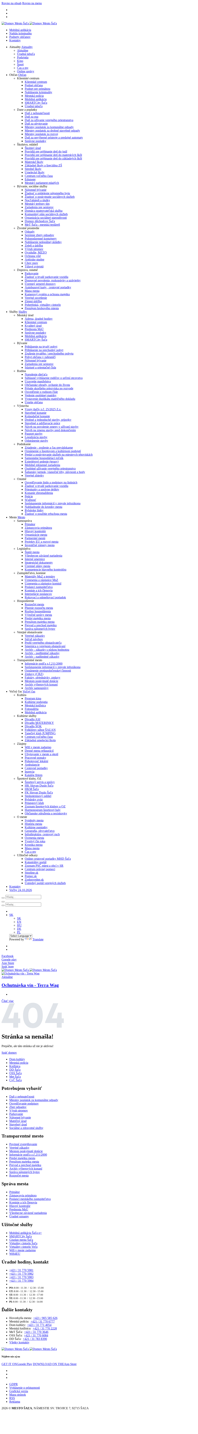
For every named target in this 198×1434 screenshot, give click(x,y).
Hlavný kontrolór (35, 531)
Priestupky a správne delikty (42, 489)
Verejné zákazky (35, 635)
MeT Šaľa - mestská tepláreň (42, 224)
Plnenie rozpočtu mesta (39, 607)
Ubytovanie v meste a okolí (41, 754)
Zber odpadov (17, 1107)
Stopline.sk (31, 872)
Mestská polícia (34, 95)
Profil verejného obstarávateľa (43, 642)
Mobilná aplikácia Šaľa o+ (25, 1232)
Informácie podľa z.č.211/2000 (43, 663)
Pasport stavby (34, 433)
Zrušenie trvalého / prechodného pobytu (49, 353)
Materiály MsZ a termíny (40, 576)
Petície (29, 496)
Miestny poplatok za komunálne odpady (49, 127)
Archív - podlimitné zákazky (42, 653)
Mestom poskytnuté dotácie (41, 681)
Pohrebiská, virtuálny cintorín (43, 304)
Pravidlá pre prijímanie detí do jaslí (46, 151)
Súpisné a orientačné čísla (40, 367)
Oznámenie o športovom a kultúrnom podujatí (53, 451)
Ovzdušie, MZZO (36, 252)
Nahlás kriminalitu (20, 33)
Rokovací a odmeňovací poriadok (45, 597)
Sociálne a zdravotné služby (26, 1128)
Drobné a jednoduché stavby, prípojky (48, 419)
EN (19, 921)
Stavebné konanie (35, 412)
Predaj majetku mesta (38, 618)
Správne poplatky (35, 141)
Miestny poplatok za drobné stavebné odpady (52, 130)
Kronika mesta (34, 844)
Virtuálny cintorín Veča (23, 1246)
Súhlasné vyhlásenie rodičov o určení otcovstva (54, 378)
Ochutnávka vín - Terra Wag (30, 985)
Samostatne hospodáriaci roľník (44, 458)
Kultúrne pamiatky (36, 827)
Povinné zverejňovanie (23, 1144)
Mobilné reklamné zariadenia (42, 465)
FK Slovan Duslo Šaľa (39, 792)
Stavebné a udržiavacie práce (42, 423)
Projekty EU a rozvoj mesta (41, 541)
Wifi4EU (14, 1253)
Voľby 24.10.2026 (20, 890)
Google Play (17, 1364)
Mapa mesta (32, 290)
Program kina (33, 698)
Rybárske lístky (34, 510)
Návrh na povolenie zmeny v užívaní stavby (52, 426)
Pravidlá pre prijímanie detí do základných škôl (53, 158)
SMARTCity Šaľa (36, 102)
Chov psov (31, 263)
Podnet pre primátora (37, 88)
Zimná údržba (33, 301)
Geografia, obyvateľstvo (40, 830)
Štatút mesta (32, 552)
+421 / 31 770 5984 (21, 1280)
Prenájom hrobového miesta (42, 308)
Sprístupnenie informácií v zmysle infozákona (52, 503)
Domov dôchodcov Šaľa (40, 221)
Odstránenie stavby (36, 440)
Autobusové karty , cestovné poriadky (48, 287)
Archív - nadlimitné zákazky (42, 656)
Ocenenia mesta (34, 837)
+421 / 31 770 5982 (21, 1273)
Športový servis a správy (40, 782)
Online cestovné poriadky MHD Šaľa (48, 858)
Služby (23, 311)
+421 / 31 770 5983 (21, 1277)
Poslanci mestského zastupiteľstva (30, 1199)
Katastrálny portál (35, 862)
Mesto (21, 517)
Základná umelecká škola (40, 740)
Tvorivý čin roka (35, 841)
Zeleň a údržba (34, 245)
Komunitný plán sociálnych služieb (46, 214)
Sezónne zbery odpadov (39, 235)
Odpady (30, 231)
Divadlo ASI (32, 719)
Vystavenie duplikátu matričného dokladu (50, 398)
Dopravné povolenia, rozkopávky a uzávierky (53, 280)
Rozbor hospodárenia (38, 611)
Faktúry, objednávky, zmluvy (42, 677)
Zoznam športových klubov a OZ (45, 806)
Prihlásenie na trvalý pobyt (41, 346)
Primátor (30, 524)
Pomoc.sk (31, 876)
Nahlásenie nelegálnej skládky (43, 242)
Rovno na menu (32, 3)
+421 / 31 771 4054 (39, 1325)
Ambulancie (32, 764)
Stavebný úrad (18, 1124)
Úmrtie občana (34, 402)
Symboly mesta (34, 820)
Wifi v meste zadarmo (38, 747)
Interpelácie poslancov (38, 594)
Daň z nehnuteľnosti (37, 113)
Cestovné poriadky (36, 768)
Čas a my (22, 67)
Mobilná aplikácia (20, 30)
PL (19, 932)
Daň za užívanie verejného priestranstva (49, 120)
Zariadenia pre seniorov (39, 207)
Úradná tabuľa (26, 54)
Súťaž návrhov (34, 639)
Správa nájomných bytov (40, 628)
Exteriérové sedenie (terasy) (42, 461)
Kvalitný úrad (33, 325)
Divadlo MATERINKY (39, 722)
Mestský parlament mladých (42, 182)
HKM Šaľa (32, 789)
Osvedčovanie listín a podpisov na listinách (51, 482)
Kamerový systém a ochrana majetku (47, 294)
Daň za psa (31, 116)
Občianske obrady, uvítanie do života (47, 385)
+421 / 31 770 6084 (36, 1335)
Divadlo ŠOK (33, 726)
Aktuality (27, 47)
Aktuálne (22, 50)
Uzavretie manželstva (38, 381)
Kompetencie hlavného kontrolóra (45, 569)
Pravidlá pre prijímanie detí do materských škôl (53, 155)
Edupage (30, 179)
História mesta (33, 823)
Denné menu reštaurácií (39, 750)
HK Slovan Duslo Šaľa (39, 785)
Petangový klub (34, 803)
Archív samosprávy (37, 688)
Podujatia (22, 57)
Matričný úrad (17, 1121)
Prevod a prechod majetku (41, 625)
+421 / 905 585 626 (45, 1318)
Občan (22, 74)
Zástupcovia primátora (38, 527)
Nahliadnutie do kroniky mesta (43, 506)
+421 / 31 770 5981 (21, 1270)
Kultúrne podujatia (36, 702)
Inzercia (29, 771)
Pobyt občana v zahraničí (40, 357)
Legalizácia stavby (36, 437)
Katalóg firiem (33, 775)
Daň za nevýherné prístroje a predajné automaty (54, 137)
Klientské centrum (36, 81)
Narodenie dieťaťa (36, 374)
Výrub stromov (34, 249)
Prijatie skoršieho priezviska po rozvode (49, 388)
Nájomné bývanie (35, 189)
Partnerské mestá (35, 538)
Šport (20, 64)
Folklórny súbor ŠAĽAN (40, 729)
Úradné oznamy (19, 1216)
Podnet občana (34, 85)
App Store (55, 1364)
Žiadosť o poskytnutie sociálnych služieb (50, 196)
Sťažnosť (30, 499)
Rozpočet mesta (34, 604)
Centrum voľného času (39, 175)
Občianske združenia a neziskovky (46, 813)
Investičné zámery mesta (40, 545)
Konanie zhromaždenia (39, 493)
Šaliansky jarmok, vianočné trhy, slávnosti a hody (55, 472)
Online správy (25, 71)
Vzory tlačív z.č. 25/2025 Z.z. (43, 409)
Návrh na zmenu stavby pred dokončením (50, 430)
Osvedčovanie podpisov (24, 1103)
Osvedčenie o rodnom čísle (41, 391)
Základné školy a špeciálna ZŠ (43, 165)
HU (19, 925)
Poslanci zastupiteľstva (39, 587)
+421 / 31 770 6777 (43, 1321)
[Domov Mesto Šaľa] (29, 970)
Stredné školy (33, 169)
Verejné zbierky (34, 475)
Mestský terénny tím (37, 203)
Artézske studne (34, 259)
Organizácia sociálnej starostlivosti (46, 217)
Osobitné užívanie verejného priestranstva (50, 468)
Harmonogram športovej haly (43, 810)
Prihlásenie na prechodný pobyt (44, 350)
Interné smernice (35, 559)
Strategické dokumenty (39, 562)
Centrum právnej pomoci (40, 869)
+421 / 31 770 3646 (36, 1332)
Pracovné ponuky (35, 757)
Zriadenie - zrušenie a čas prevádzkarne (49, 447)
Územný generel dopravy (40, 283)
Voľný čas (29, 691)
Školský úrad (33, 148)
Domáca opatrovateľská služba (43, 210)
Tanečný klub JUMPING (40, 733)
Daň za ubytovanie (36, 123)
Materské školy (34, 162)
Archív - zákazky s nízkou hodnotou (47, 649)
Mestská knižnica (35, 705)
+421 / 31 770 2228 (45, 1328)
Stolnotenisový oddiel (38, 796)
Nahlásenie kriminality (38, 92)
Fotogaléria (31, 709)
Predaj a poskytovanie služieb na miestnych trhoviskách (59, 454)
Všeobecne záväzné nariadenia (43, 555)
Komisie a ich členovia (39, 590)
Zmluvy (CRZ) (34, 674)
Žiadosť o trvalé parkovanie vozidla (46, 277)
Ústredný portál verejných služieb (45, 883)
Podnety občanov (20, 37)
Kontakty (15, 40)
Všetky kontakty (19, 1342)
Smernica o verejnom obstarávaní (45, 646)
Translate (38, 939)
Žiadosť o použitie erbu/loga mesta (46, 513)
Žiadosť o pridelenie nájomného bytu (47, 193)
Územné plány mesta (37, 566)
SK (19, 918)
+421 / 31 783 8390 (35, 1339)
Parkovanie (31, 273)
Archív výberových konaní (41, 684)
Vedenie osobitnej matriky (40, 395)
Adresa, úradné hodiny (39, 318)
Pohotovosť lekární (36, 761)
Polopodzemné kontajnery (41, 238)
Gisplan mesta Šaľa (21, 1239)
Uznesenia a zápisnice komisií (43, 583)
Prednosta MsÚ (34, 329)
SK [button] (11, 914)
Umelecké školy (34, 172)
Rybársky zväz (34, 799)
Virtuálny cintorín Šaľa (23, 1243)
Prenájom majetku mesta (40, 621)
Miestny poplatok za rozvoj (41, 134)
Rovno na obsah (11, 3)
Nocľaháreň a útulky (37, 200)
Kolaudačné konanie (37, 416)
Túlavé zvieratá (34, 266)
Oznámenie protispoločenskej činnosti (48, 670)
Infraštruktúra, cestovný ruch (42, 834)
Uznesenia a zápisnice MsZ (41, 580)
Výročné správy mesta (38, 614)
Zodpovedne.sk (34, 879)
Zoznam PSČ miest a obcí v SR (44, 865)
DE (19, 928)
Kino (20, 61)
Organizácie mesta (36, 534)
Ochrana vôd (33, 256)
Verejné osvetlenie (36, 297)
